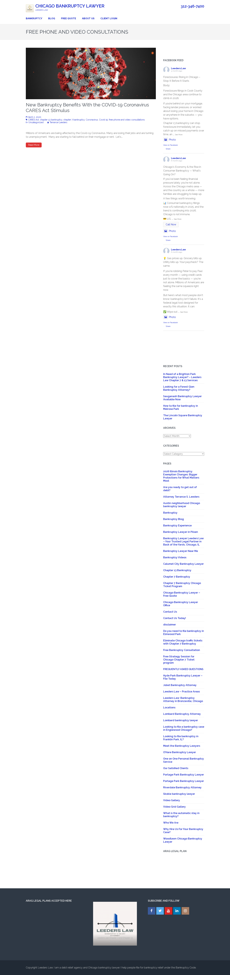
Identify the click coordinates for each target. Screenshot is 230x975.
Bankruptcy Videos (174, 557)
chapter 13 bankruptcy (51, 119)
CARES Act (33, 119)
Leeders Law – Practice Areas (181, 691)
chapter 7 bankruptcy (74, 119)
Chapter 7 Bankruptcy (176, 576)
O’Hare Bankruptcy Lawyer (179, 752)
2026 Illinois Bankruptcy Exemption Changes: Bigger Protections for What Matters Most (181, 476)
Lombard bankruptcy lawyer (180, 720)
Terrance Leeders (58, 122)
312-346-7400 (192, 6)
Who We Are (170, 822)
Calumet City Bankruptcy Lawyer (183, 563)
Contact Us (170, 611)
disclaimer (169, 624)
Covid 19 (103, 119)
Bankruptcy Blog (173, 519)
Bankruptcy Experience (177, 525)
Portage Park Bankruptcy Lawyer (183, 774)
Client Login (108, 18)
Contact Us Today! (174, 618)
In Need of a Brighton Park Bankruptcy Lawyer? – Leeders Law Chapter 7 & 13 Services (182, 377)
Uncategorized (35, 122)
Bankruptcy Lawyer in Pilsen (180, 531)
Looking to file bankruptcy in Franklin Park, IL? (180, 738)
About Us (88, 18)
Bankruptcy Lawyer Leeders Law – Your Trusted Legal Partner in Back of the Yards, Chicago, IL (183, 541)
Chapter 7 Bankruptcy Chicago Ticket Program (182, 585)
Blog (51, 18)
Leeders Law (178, 68)
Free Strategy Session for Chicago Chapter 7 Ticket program (178, 659)
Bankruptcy (34, 18)
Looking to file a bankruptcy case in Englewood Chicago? (183, 728)
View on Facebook (170, 145)
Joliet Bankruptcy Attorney (180, 685)
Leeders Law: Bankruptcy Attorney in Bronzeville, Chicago (183, 699)
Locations (169, 707)
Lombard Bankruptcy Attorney (182, 713)
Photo (172, 139)
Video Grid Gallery (174, 806)
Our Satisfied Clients (175, 768)
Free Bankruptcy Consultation (181, 650)
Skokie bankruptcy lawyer (179, 793)
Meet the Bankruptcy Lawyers (181, 745)
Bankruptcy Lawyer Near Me (180, 551)
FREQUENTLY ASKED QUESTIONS (183, 669)
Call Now (171, 224)
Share (168, 149)
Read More (33, 145)
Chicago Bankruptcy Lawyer (69, 6)
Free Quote (68, 18)
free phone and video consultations (127, 119)
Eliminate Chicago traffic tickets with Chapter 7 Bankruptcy (182, 642)
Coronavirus (92, 119)
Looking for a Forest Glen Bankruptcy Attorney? (178, 388)
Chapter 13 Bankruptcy (177, 570)
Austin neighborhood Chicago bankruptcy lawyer (181, 505)
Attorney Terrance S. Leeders (181, 496)
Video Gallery (171, 800)
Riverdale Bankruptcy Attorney (182, 787)
